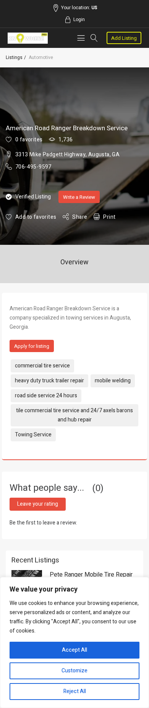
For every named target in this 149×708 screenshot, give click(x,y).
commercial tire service (42, 366)
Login (79, 19)
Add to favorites (35, 217)
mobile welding (113, 381)
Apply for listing (31, 346)
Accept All (74, 650)
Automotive (41, 57)
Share (79, 217)
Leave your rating (37, 504)
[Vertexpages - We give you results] (28, 38)
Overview (74, 262)
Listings (14, 57)
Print (109, 217)
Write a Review (79, 197)
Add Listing (124, 38)
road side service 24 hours (46, 396)
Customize (74, 671)
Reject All (74, 691)
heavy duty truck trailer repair (49, 381)
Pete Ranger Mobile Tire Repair (91, 574)
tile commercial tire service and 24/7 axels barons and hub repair (74, 415)
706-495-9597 (33, 167)
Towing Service (33, 435)
